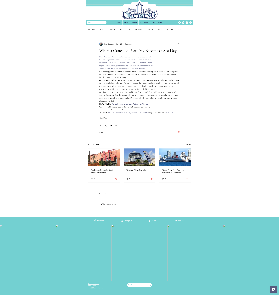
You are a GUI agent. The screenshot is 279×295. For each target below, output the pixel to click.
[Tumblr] (187, 22)
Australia (138, 29)
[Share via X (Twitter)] (106, 125)
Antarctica (111, 29)
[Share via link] (116, 125)
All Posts (91, 29)
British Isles (150, 29)
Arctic (122, 29)
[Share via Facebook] (100, 125)
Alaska (101, 29)
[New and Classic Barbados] (139, 157)
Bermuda (170, 29)
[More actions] (178, 44)
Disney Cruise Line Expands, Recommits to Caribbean (173, 171)
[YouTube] (190, 22)
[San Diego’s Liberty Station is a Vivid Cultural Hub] (104, 157)
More (179, 29)
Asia (129, 29)
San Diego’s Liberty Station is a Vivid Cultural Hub (102, 171)
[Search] (104, 22)
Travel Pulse (104, 118)
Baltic (160, 29)
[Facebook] (179, 22)
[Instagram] (183, 22)
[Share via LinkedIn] (111, 125)
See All (188, 144)
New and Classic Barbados (136, 170)
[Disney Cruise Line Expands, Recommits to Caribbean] (175, 157)
